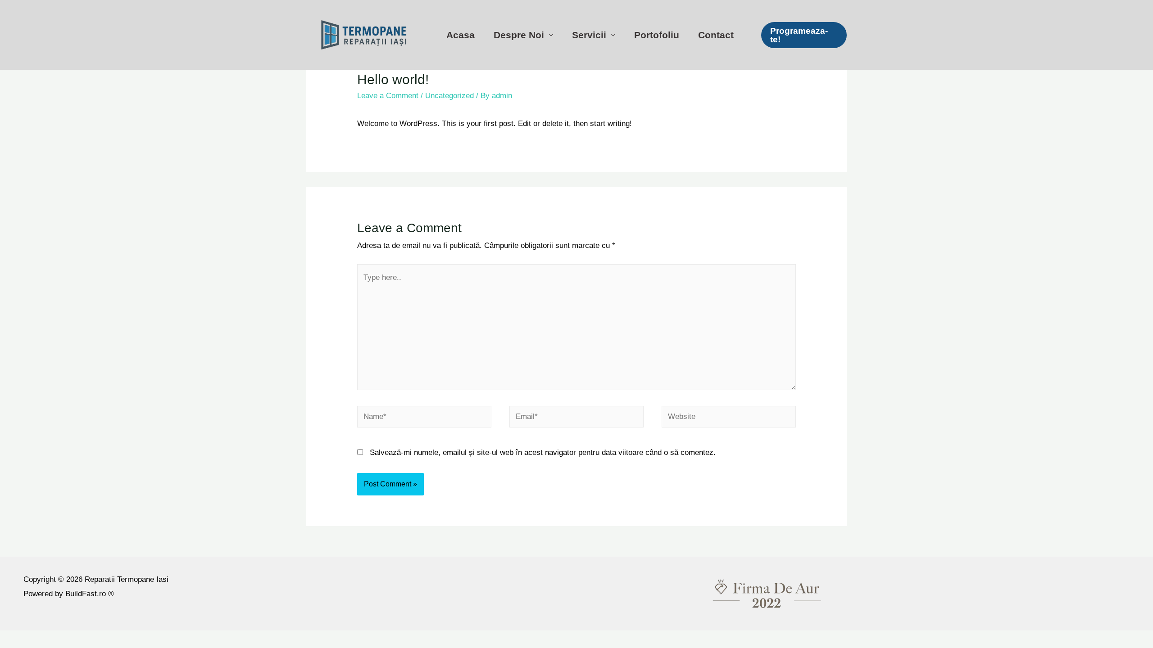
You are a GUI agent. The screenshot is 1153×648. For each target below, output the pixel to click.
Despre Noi (519, 35)
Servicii (589, 35)
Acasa (460, 35)
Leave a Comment (387, 95)
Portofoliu (656, 35)
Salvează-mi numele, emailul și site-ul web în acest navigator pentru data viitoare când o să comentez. (543, 452)
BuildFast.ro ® (88, 594)
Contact (716, 35)
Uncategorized (449, 95)
